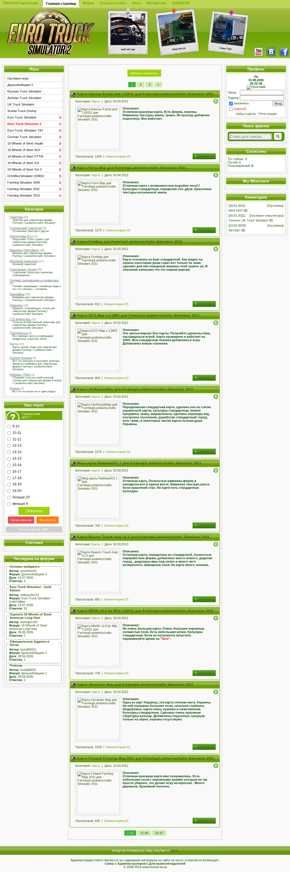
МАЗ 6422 (236, 210)
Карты (14, 344)
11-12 (16, 439)
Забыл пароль (246, 113)
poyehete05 (28, 570)
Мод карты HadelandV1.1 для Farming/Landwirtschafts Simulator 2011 (139, 463)
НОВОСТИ (180, 3)
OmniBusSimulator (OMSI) (25, 176)
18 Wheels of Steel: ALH (23, 150)
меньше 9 (20, 504)
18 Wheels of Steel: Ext (23, 163)
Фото (136, 3)
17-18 (17, 478)
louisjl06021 (28, 649)
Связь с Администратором (125, 863)
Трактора (16, 217)
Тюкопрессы (19, 333)
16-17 (17, 471)
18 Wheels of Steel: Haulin (25, 143)
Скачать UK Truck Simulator (248, 220)
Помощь (16, 665)
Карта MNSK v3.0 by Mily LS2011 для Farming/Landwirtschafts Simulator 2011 (145, 610)
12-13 (17, 445)
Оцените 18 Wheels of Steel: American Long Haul (31, 616)
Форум (88, 3)
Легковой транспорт (24, 261)
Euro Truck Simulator (22, 117)
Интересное (156, 3)
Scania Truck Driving (21, 111)
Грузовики (275, 205)
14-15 (17, 458)
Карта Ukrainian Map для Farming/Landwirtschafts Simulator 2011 (135, 684)
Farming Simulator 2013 (23, 195)
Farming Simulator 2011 (23, 189)
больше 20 (21, 497)
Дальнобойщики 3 (20, 85)
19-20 (17, 491)
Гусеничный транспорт (26, 228)
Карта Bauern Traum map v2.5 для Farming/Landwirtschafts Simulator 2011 (143, 537)
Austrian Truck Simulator (24, 98)
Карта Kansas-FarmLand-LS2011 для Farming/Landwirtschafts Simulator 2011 (145, 94)
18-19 (17, 484)
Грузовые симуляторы (266, 215)
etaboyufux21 (29, 595)
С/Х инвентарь (20, 319)
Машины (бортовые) (24, 250)
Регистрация (268, 113)
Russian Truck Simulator (24, 91)
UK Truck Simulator (20, 104)
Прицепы (16, 305)
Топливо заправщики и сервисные (34, 280)
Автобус (234, 230)
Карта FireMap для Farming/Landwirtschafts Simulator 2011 (129, 241)
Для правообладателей (167, 863)
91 (25, 608)
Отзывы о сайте (113, 3)
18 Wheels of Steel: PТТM (25, 156)
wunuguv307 (29, 622)
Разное (15, 388)
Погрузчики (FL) (21, 236)
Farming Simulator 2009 (23, 182)
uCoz (174, 850)
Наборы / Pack (20, 374)
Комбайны (17, 294)
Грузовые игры (18, 78)
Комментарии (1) (116, 378)
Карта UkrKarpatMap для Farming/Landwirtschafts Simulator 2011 (135, 389)
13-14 (17, 452)
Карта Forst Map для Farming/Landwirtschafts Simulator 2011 (131, 167)
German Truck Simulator (24, 137)
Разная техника (21, 357)
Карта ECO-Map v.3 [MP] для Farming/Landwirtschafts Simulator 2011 (138, 315)
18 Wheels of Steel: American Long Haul (28, 627)
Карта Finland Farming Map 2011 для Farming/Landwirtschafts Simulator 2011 (145, 758)
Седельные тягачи (23, 269)
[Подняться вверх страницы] (216, 101)
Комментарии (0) (118, 156)
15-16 (17, 465)
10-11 (16, 433)
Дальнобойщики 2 (34, 673)
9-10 (16, 426)
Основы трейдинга (24, 566)
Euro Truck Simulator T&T (25, 130)
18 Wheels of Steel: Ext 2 (24, 169)
